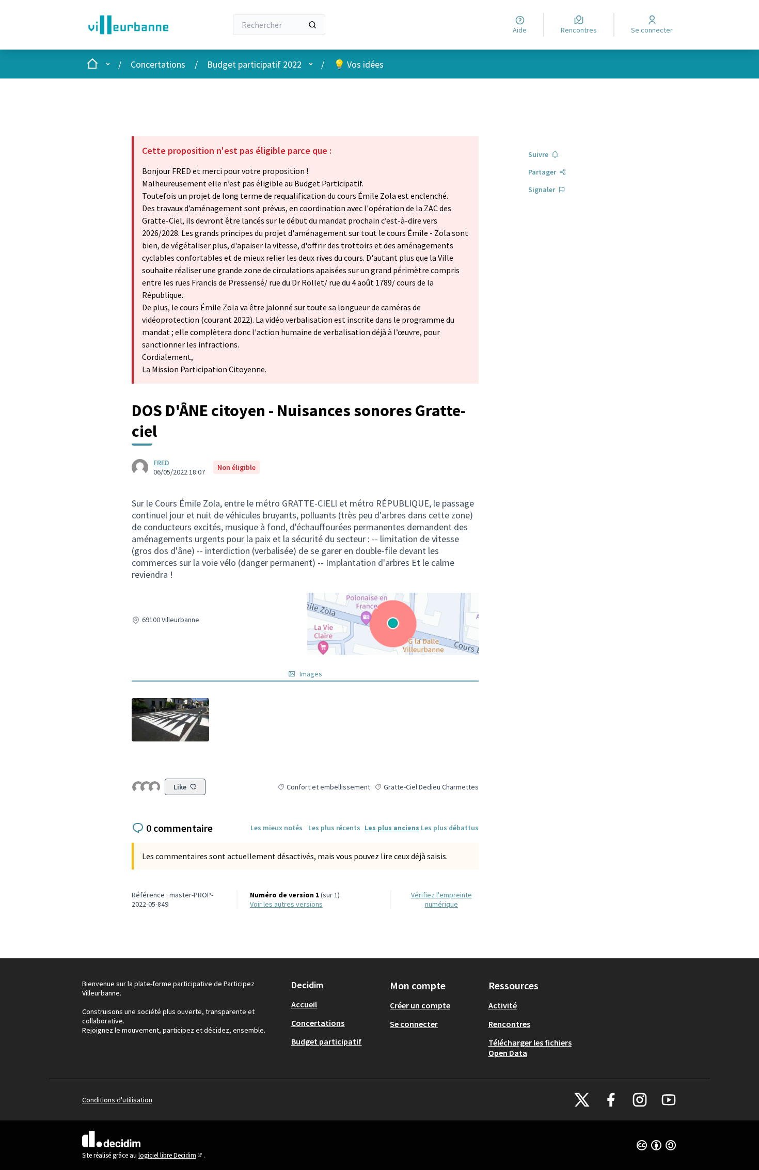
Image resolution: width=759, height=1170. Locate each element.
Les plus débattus (450, 827)
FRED (161, 462)
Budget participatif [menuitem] (326, 1041)
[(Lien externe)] (170, 719)
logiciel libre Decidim (170, 1155)
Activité (502, 1005)
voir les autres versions (286, 904)
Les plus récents (334, 827)
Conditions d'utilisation (117, 1099)
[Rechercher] (312, 25)
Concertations (158, 64)
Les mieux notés (276, 827)
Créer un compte (420, 1005)
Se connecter (414, 1024)
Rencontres (509, 1024)
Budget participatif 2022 (254, 64)
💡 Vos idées (359, 64)
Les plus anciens (392, 827)
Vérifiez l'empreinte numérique (441, 899)
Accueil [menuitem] (304, 1004)
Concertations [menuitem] (317, 1023)
